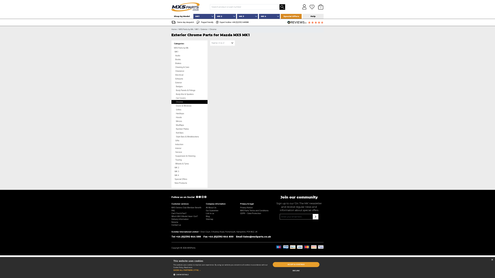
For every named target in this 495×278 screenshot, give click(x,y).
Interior (178, 148)
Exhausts (179, 79)
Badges (179, 86)
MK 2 (177, 167)
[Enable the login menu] (303, 7)
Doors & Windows (183, 106)
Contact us (176, 225)
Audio (177, 55)
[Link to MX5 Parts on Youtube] (202, 197)
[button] (321, 7)
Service (178, 152)
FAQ (173, 210)
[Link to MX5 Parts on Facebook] (197, 197)
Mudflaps (180, 125)
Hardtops (180, 113)
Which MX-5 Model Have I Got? (184, 216)
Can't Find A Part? (179, 213)
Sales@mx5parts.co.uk (257, 236)
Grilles (178, 109)
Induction (179, 144)
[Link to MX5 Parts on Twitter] (200, 197)
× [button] (492, 260)
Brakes (178, 63)
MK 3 (177, 171)
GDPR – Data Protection (250, 213)
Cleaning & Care (182, 67)
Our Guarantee (212, 210)
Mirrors (179, 121)
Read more (188, 267)
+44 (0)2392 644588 (240, 22)
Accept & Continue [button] (296, 264)
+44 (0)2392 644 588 (188, 236)
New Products (181, 183)
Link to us (210, 213)
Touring (178, 160)
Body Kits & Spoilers (185, 94)
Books (178, 59)
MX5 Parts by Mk (181, 48)
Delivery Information (180, 219)
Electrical (179, 75)
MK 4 (177, 175)
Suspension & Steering (185, 156)
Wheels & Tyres (182, 164)
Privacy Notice (246, 207)
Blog (208, 216)
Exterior (178, 82)
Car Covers (181, 98)
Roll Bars (179, 133)
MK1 (176, 52)
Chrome (179, 102)
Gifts (177, 140)
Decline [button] (296, 271)
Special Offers (181, 179)
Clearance (179, 71)
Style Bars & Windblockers (187, 137)
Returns (174, 222)
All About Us (211, 207)
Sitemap (209, 219)
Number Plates (182, 129)
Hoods (179, 117)
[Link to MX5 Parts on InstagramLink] (205, 197)
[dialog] (247, 267)
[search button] (282, 7)
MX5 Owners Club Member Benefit (186, 207)
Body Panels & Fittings (185, 90)
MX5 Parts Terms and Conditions (254, 210)
